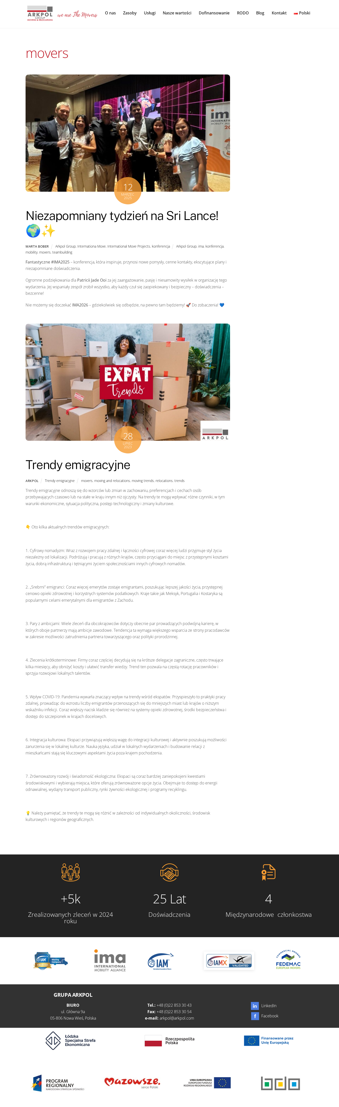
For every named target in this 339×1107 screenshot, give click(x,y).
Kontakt (279, 13)
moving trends (143, 480)
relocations (164, 480)
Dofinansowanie (214, 13)
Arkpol (32, 481)
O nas (110, 13)
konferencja (161, 246)
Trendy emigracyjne (78, 464)
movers (45, 252)
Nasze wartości (177, 13)
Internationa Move (91, 246)
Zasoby (129, 13)
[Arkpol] (40, 18)
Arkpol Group (65, 246)
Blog (260, 13)
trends (179, 480)
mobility (31, 252)
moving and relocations (112, 480)
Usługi (150, 13)
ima (201, 246)
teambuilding (62, 252)
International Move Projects (128, 246)
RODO (243, 13)
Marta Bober (37, 246)
